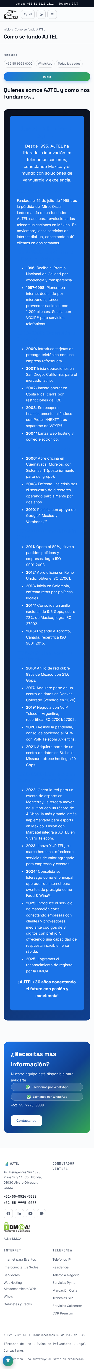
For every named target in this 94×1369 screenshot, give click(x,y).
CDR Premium (62, 1313)
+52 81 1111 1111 (40, 3)
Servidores (12, 1275)
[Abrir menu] (52, 14)
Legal (81, 1344)
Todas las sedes (69, 63)
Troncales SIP (62, 1298)
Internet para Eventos (20, 1259)
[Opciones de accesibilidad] (8, 1361)
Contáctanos (26, 1120)
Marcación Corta (64, 1290)
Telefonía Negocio (65, 1275)
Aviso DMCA (12, 1238)
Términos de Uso (17, 1344)
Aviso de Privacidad (54, 1344)
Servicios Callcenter (67, 1306)
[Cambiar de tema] (41, 14)
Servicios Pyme (63, 1282)
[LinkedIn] (19, 1213)
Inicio (7, 29)
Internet (12, 1250)
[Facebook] (8, 1213)
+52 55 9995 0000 (19, 63)
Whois (8, 1296)
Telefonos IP (61, 1259)
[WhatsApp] (41, 1213)
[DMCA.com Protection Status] (17, 1227)
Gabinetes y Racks (18, 1304)
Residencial (60, 1267)
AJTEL (14, 1163)
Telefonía (62, 1250)
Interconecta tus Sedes (21, 1267)
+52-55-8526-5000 (20, 1196)
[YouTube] (30, 1213)
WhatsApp (45, 63)
